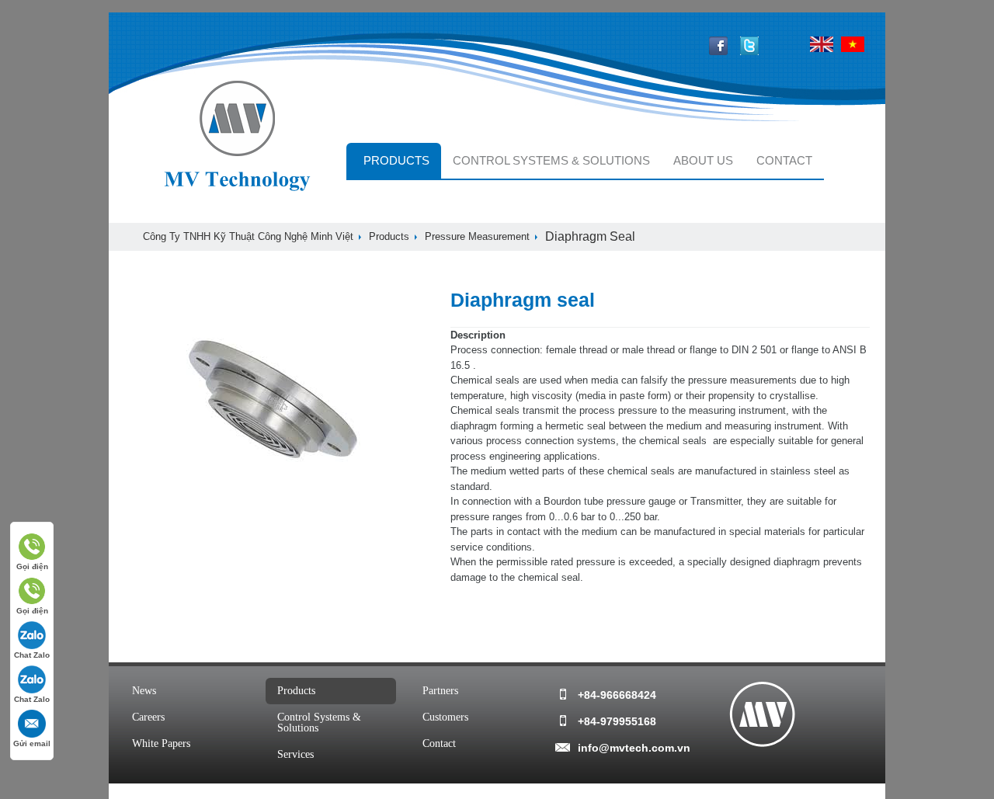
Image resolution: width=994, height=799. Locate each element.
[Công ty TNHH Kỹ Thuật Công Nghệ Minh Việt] (237, 138)
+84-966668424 (617, 695)
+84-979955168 (617, 721)
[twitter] (749, 50)
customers (445, 717)
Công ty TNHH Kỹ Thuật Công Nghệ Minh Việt (248, 236)
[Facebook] (718, 50)
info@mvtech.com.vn (632, 748)
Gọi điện (32, 566)
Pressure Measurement (477, 236)
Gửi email (31, 743)
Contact (784, 160)
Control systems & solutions (551, 160)
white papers (161, 743)
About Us (703, 160)
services (295, 754)
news (144, 691)
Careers (148, 717)
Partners (440, 691)
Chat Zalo (32, 655)
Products (396, 160)
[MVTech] (762, 714)
